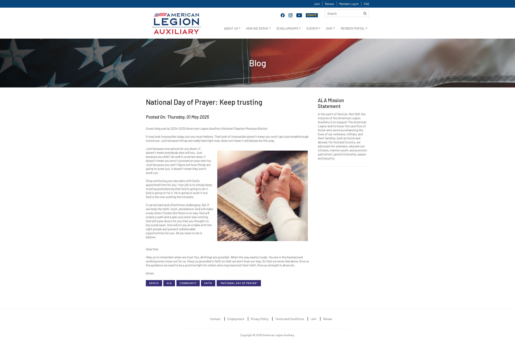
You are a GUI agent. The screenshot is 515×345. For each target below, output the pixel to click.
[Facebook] (283, 15)
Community (188, 283)
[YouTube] (299, 15)
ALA (169, 283)
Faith (208, 283)
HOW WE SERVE (257, 28)
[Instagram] (290, 15)
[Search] (365, 13)
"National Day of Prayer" (239, 283)
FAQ (366, 4)
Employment (235, 319)
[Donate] (312, 15)
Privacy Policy (260, 319)
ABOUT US (231, 28)
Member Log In (349, 4)
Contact (215, 319)
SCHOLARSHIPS (287, 28)
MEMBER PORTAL (353, 28)
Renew (329, 4)
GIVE (329, 28)
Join (317, 4)
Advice (154, 283)
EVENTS (312, 28)
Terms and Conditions (289, 319)
